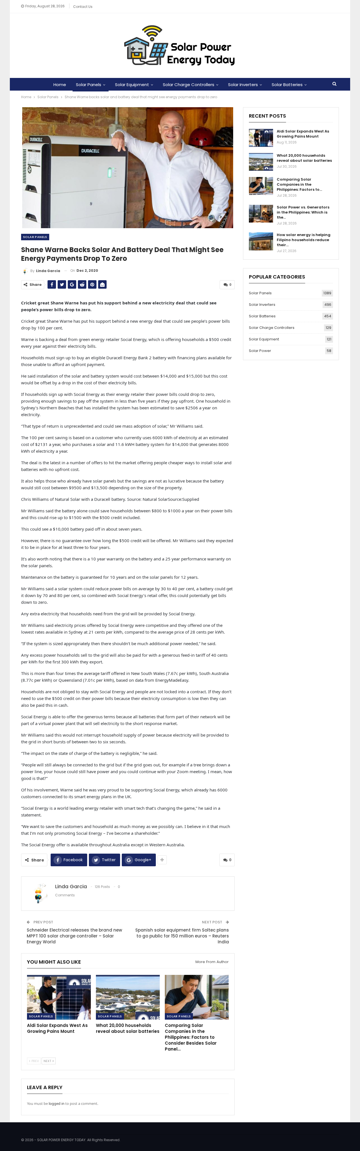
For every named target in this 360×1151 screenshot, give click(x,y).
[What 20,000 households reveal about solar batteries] (128, 997)
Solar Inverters (243, 84)
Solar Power (260, 350)
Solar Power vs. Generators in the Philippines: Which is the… (303, 212)
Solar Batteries (287, 84)
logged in (56, 1103)
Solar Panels (88, 84)
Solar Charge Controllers (188, 84)
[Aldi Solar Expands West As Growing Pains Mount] (59, 997)
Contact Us (83, 6)
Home (59, 84)
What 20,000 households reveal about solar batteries (304, 158)
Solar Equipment (132, 84)
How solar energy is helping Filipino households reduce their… (303, 240)
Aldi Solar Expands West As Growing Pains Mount (303, 134)
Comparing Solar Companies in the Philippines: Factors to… (299, 184)
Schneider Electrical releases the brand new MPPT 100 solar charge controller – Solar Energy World (74, 936)
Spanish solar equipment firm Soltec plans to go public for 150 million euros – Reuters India (182, 936)
